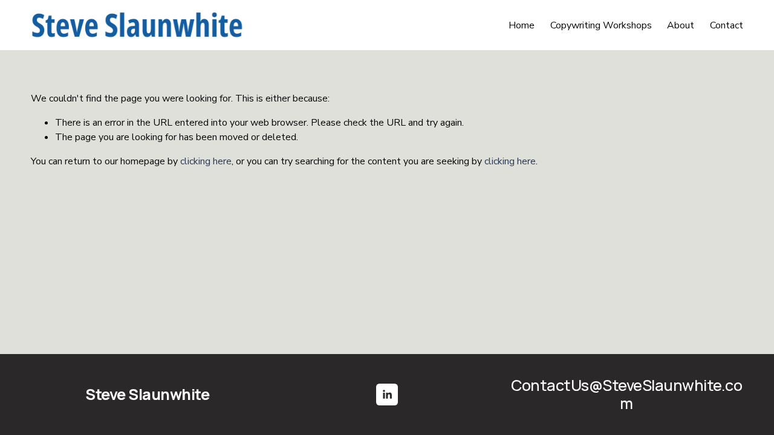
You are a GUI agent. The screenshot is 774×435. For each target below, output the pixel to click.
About (680, 25)
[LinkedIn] (387, 394)
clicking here (206, 161)
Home (522, 25)
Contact (726, 25)
